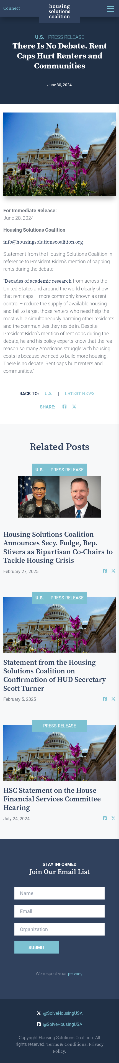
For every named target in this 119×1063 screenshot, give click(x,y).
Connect (11, 8)
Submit (37, 947)
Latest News (79, 393)
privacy (75, 974)
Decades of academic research (38, 281)
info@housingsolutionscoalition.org (43, 242)
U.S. (49, 393)
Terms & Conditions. (67, 1044)
